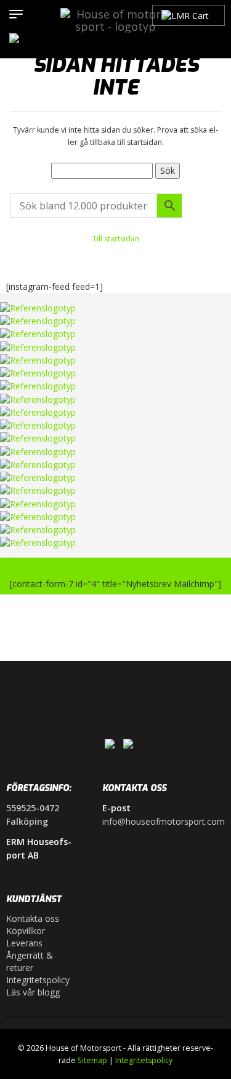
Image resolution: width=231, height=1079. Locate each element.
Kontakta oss (32, 918)
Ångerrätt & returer (29, 961)
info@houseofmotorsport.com (163, 821)
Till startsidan (115, 238)
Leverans (24, 943)
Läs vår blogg (33, 992)
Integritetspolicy (38, 980)
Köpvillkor (25, 931)
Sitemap (92, 1060)
